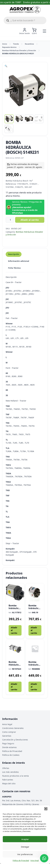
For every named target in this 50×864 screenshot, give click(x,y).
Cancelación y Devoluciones (15, 739)
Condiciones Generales (13, 728)
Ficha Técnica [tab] (14, 268)
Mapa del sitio (8, 783)
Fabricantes (7, 779)
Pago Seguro (8, 743)
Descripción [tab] (13, 254)
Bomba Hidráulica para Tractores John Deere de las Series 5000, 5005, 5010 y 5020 (15, 663)
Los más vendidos (10, 772)
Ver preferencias (25, 854)
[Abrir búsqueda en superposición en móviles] (25, 20)
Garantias (6, 735)
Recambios (29, 44)
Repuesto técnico (9, 47)
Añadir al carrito (30, 219)
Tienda (16, 44)
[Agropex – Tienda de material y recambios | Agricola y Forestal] (25, 9)
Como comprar (9, 732)
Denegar (25, 846)
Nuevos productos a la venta (15, 776)
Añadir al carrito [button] (14, 630)
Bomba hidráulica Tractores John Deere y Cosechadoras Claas (34, 663)
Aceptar (25, 839)
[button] (45, 808)
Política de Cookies (10, 755)
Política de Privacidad (21, 860)
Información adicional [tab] (18, 261)
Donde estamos (9, 747)
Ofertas (5, 768)
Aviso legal (34, 860)
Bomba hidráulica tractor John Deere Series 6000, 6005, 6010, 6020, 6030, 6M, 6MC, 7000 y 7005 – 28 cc (15, 607)
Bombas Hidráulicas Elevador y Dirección (19, 50)
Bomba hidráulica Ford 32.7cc (34, 607)
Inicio (4, 44)
